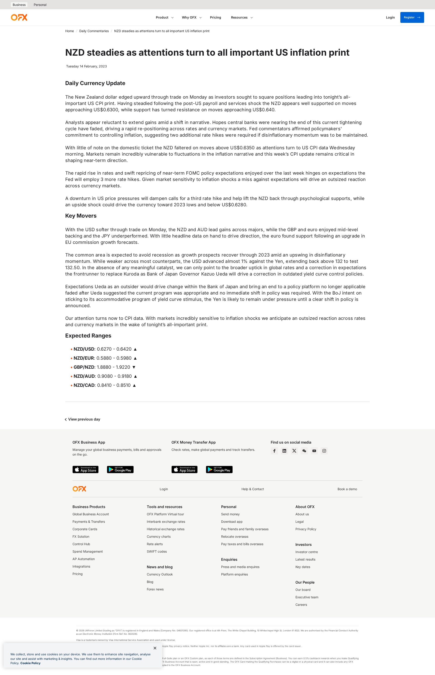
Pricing (215, 17)
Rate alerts (155, 544)
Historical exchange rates (165, 529)
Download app (232, 521)
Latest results (305, 559)
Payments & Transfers (88, 521)
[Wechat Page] (304, 450)
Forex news (155, 589)
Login (164, 489)
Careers (301, 604)
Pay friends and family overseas (244, 529)
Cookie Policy (30, 663)
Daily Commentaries (94, 31)
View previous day (83, 419)
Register (409, 17)
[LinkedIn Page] (284, 450)
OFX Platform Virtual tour (165, 514)
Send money (230, 514)
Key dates (302, 567)
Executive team (306, 597)
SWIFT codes (157, 551)
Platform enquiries (234, 574)
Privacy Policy (305, 529)
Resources (239, 17)
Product (162, 17)
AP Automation (83, 559)
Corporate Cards (84, 529)
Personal (40, 5)
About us (302, 514)
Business (19, 5)
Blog (150, 582)
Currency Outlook (160, 574)
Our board (303, 590)
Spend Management (87, 551)
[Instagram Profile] (324, 450)
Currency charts (159, 536)
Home (69, 31)
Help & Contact (253, 489)
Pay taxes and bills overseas (242, 544)
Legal (299, 521)
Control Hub (81, 544)
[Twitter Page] (294, 450)
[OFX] (19, 17)
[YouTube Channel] (314, 450)
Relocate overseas (234, 536)
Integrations (81, 566)
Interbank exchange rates (166, 521)
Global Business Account (90, 514)
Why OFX (189, 17)
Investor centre (306, 552)
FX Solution (80, 536)
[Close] (155, 648)
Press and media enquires (240, 567)
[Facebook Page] (274, 450)
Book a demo (347, 489)
